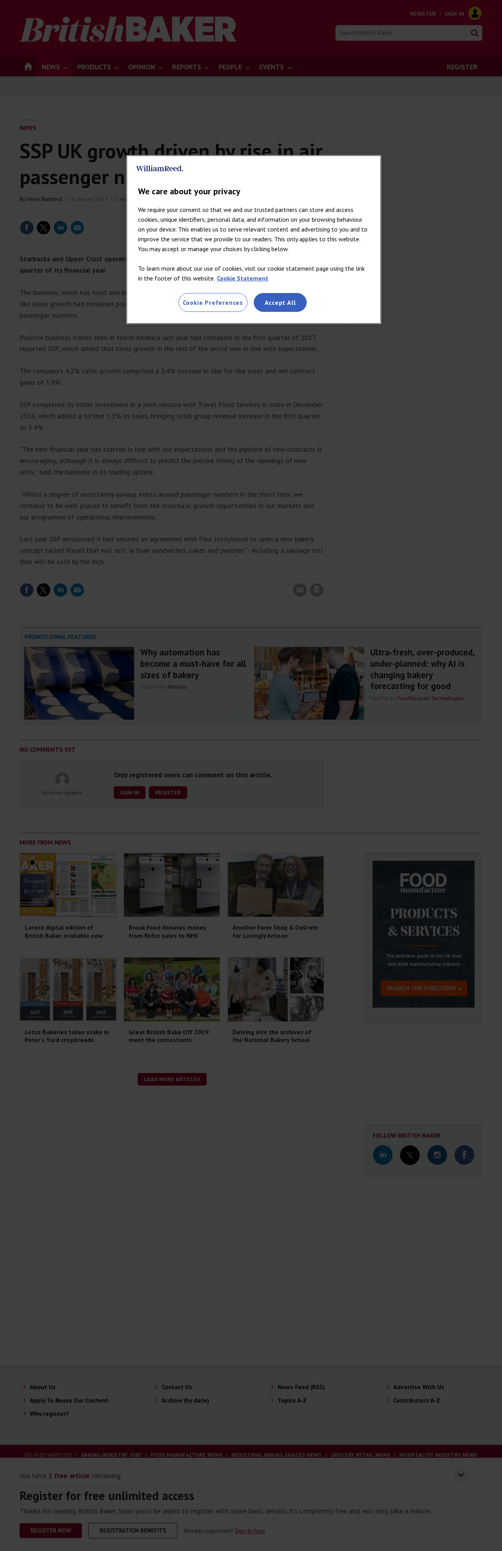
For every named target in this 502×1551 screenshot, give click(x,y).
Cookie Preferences (213, 302)
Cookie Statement (242, 278)
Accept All (280, 302)
